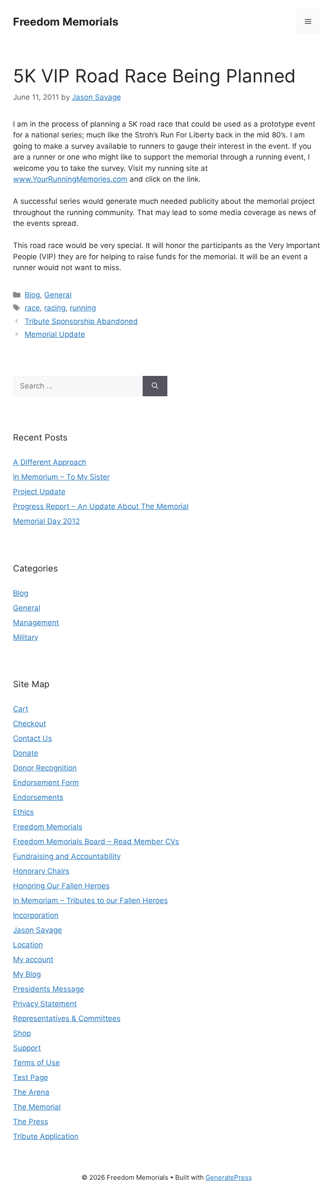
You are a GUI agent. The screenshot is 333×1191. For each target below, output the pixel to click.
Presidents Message (48, 989)
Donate (25, 753)
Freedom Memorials (65, 21)
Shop (22, 1033)
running (83, 307)
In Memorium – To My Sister (61, 477)
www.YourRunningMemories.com (70, 179)
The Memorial (37, 1107)
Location (28, 944)
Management (36, 622)
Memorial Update (55, 334)
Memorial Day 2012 (46, 521)
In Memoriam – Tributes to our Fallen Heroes (90, 900)
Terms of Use (36, 1062)
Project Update (39, 491)
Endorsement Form (46, 782)
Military (25, 637)
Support (27, 1048)
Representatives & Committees (67, 1018)
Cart (20, 709)
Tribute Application (45, 1136)
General (58, 294)
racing (54, 307)
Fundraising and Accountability (67, 856)
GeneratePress (229, 1177)
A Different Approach (49, 462)
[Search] (155, 386)
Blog (32, 294)
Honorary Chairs (41, 871)
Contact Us (32, 738)
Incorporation (36, 915)
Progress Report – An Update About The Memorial (101, 506)
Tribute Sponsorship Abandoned (81, 321)
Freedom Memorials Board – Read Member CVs (96, 841)
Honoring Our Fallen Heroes (61, 885)
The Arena (31, 1092)
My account (33, 959)
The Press (30, 1121)
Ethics (23, 812)
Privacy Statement (45, 1003)
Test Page (30, 1077)
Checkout (29, 723)
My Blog (27, 974)
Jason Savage (37, 930)
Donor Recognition (45, 768)
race (32, 307)
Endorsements (38, 797)
